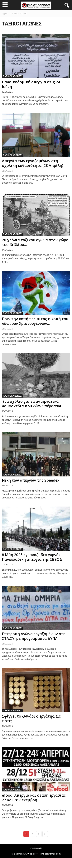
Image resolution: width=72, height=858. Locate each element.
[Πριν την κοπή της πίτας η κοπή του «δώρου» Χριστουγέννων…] (36, 293)
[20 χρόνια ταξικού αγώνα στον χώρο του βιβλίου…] (36, 214)
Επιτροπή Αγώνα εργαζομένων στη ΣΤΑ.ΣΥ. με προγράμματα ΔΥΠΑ (33, 636)
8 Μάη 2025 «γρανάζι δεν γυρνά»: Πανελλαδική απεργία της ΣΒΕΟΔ (32, 557)
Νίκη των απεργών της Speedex (30, 480)
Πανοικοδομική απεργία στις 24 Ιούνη (31, 84)
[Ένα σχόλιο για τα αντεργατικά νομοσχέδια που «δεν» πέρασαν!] (36, 375)
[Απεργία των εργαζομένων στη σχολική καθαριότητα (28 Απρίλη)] (36, 135)
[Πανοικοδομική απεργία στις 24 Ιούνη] (36, 56)
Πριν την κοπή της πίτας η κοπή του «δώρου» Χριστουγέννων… (35, 321)
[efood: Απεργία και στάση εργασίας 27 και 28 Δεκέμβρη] (36, 769)
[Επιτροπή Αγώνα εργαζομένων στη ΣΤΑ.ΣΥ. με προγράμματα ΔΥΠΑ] (36, 608)
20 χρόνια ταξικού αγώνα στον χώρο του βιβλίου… (35, 242)
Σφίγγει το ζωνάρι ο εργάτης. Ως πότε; (31, 718)
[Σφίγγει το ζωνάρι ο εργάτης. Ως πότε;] (36, 690)
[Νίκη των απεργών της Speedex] (36, 454)
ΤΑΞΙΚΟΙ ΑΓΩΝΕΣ (12, 76)
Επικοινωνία (36, 847)
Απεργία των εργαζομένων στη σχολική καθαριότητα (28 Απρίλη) (32, 163)
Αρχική (5, 13)
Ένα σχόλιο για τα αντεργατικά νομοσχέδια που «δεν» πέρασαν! (31, 404)
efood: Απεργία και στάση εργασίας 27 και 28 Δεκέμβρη (34, 797)
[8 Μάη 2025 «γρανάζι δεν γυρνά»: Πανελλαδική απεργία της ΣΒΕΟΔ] (36, 529)
